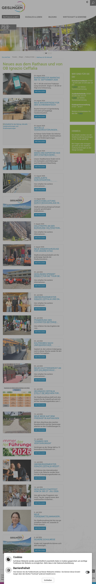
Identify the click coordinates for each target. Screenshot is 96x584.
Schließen (48, 580)
